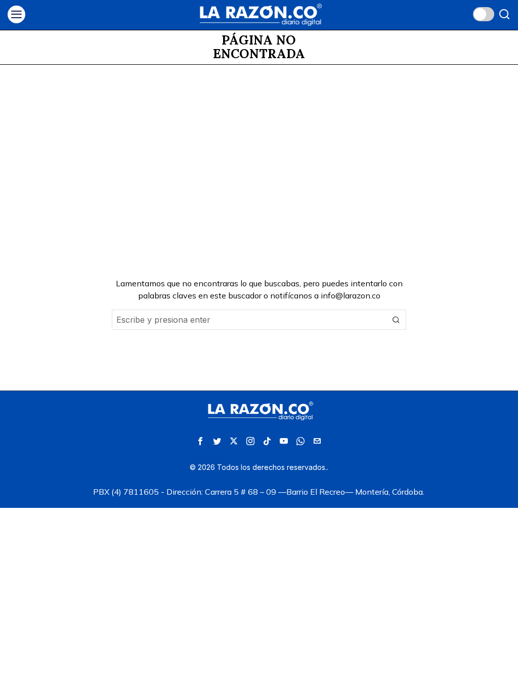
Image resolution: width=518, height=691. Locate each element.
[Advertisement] (259, 140)
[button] (396, 320)
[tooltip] (200, 441)
